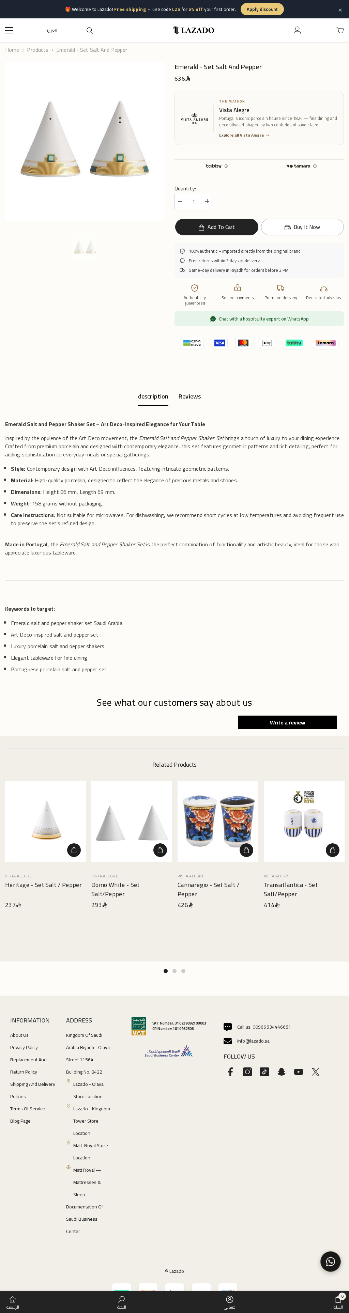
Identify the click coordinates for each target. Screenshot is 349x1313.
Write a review (287, 722)
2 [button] (174, 971)
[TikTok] (264, 1072)
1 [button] (166, 971)
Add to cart (220, 227)
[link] (121, 1302)
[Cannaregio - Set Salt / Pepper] (218, 821)
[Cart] (340, 30)
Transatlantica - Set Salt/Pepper (291, 889)
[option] (84, 141)
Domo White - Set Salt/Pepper (115, 889)
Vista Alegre (18, 876)
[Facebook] (230, 1072)
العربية (51, 30)
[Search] (90, 31)
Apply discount (262, 9)
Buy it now (307, 227)
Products (37, 50)
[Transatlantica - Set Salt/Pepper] (304, 821)
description (153, 396)
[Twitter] (315, 1072)
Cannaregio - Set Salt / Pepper (208, 889)
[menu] (9, 30)
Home (12, 50)
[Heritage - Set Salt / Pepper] (45, 821)
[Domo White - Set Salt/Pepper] (131, 821)
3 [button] (183, 971)
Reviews (190, 396)
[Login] (297, 30)
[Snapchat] (281, 1072)
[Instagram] (247, 1072)
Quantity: (185, 188)
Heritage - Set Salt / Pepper (43, 885)
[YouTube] (298, 1072)
